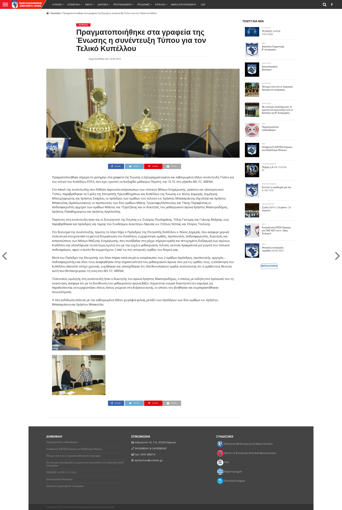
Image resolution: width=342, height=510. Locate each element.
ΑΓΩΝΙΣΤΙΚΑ (74, 4)
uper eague (233, 471)
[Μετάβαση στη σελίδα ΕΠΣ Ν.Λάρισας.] (47, 13)
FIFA (226, 462)
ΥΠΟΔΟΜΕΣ (143, 4)
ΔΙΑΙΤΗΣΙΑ (103, 4)
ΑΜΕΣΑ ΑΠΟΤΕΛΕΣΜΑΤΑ (183, 4)
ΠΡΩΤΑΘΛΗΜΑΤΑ (122, 4)
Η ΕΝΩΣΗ (57, 4)
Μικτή (88, 4)
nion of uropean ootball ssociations (250, 453)
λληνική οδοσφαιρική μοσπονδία (248, 443)
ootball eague (234, 480)
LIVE (203, 4)
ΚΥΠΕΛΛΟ (160, 4)
